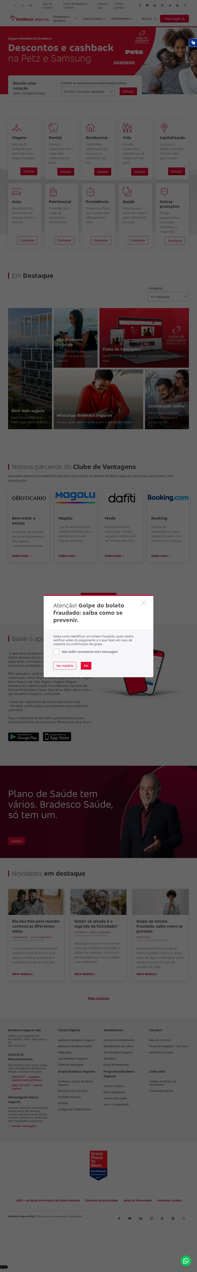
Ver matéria (64, 666)
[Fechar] (144, 603)
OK (86, 666)
